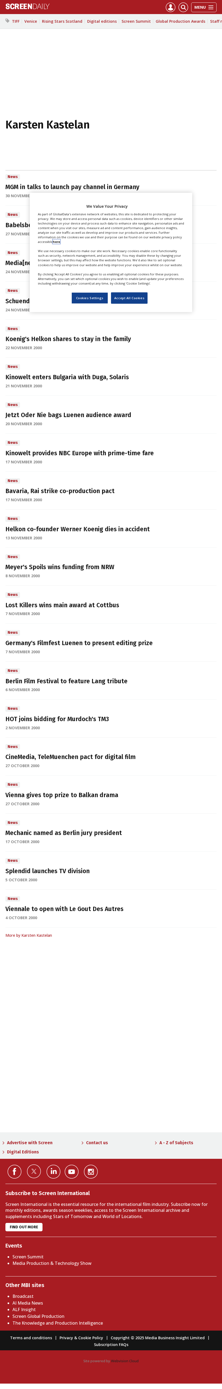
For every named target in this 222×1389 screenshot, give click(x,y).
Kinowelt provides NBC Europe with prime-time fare (79, 453)
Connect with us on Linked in (53, 1172)
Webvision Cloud (125, 1360)
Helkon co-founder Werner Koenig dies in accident (77, 529)
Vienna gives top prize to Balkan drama (61, 795)
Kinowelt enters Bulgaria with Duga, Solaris (67, 377)
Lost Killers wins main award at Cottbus (62, 605)
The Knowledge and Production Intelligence (57, 1323)
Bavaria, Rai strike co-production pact (60, 491)
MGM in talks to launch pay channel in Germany (72, 187)
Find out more (24, 1227)
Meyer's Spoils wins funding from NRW (59, 567)
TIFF (15, 21)
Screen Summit (136, 21)
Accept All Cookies (129, 298)
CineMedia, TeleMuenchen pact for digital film (70, 757)
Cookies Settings (89, 298)
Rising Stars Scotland (62, 21)
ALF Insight (24, 1309)
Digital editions (102, 21)
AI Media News (27, 1303)
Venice (30, 21)
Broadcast (23, 1296)
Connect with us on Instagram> (91, 1172)
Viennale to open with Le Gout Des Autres (64, 909)
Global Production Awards (180, 21)
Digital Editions (23, 1151)
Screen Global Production (38, 1316)
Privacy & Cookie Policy (81, 1337)
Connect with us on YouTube (72, 1172)
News (13, 176)
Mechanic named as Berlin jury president (63, 833)
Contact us (97, 1142)
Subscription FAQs (111, 1344)
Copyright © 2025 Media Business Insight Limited (158, 1337)
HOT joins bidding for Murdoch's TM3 (57, 719)
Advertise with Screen (30, 1142)
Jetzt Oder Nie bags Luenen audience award (68, 415)
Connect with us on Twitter (34, 1171)
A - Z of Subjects (176, 1142)
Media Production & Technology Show (52, 1263)
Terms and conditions (31, 1337)
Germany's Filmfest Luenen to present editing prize (79, 643)
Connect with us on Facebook (14, 1172)
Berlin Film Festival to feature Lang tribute (66, 681)
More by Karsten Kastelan (28, 935)
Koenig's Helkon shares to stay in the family (68, 339)
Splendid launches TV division (47, 871)
